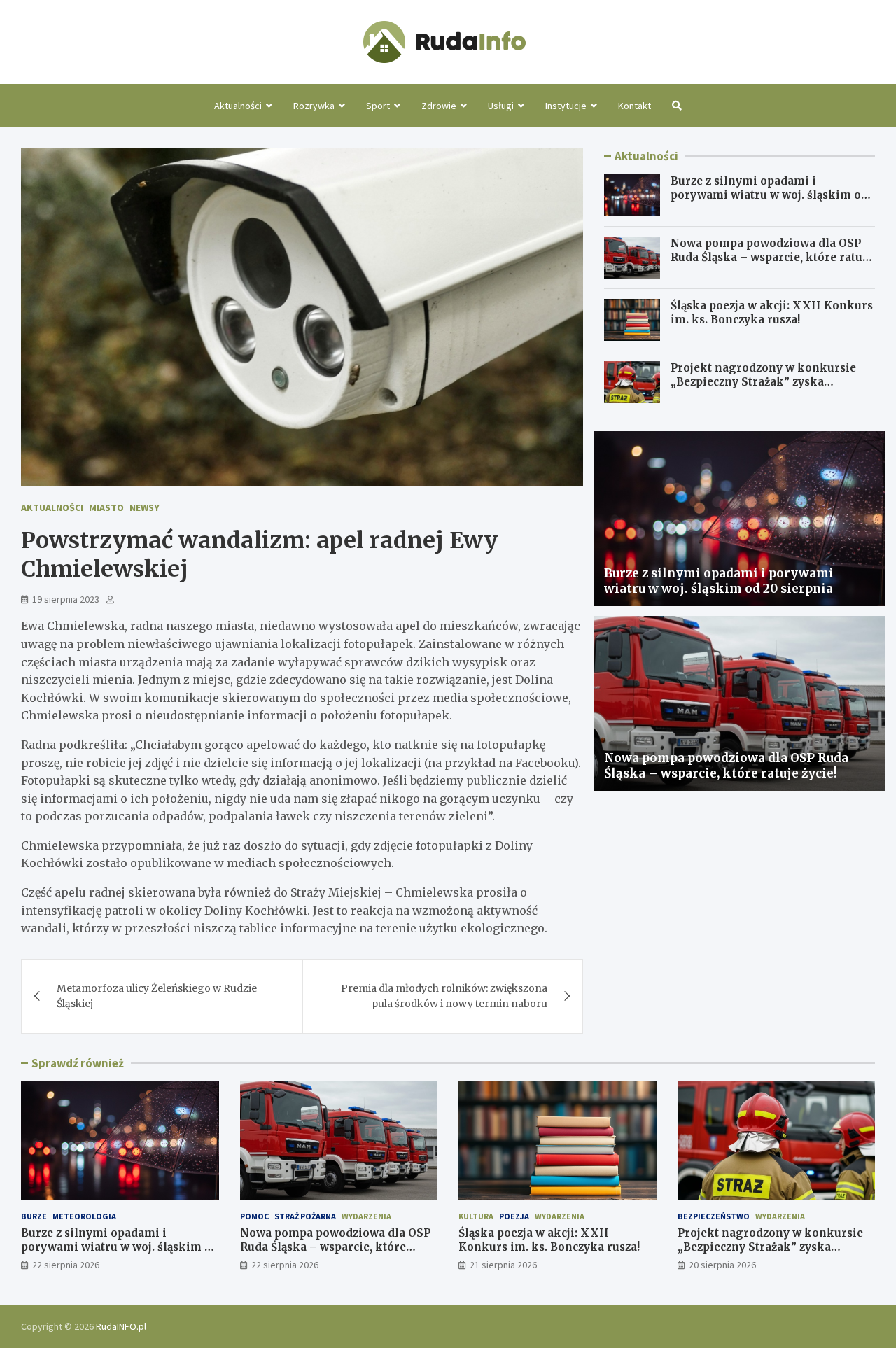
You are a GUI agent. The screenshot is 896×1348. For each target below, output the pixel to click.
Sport (378, 105)
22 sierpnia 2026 (65, 1264)
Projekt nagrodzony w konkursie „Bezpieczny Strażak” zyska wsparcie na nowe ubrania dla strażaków (763, 388)
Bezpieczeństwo (714, 1216)
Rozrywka (314, 105)
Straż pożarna (305, 1216)
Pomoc (254, 1216)
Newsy (145, 507)
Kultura (475, 1216)
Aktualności (238, 105)
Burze (34, 1216)
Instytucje (566, 105)
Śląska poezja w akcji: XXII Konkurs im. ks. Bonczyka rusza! (772, 312)
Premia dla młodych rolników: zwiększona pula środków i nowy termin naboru (444, 996)
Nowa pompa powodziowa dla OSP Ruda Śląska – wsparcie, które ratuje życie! (771, 257)
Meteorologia (84, 1216)
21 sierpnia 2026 (503, 1264)
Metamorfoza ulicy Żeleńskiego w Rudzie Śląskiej (157, 996)
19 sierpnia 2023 (65, 599)
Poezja (514, 1216)
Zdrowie (438, 105)
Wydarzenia (366, 1216)
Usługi (501, 105)
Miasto (106, 507)
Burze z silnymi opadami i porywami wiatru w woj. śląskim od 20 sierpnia (769, 194)
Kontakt (634, 105)
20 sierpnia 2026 (722, 1264)
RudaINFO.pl (121, 1326)
